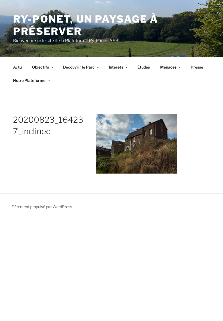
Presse (197, 67)
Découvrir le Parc (79, 67)
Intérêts (116, 67)
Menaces (168, 67)
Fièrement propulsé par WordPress (41, 206)
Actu (17, 67)
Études (143, 67)
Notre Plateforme (29, 80)
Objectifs (40, 67)
